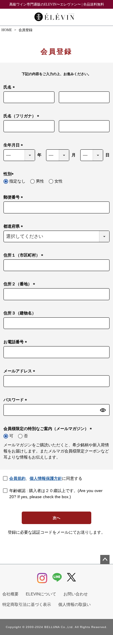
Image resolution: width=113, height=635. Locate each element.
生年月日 (14, 145)
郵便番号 (14, 197)
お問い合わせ (75, 594)
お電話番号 (16, 342)
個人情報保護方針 (46, 478)
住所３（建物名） (19, 313)
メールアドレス (20, 371)
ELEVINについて (41, 594)
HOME (6, 30)
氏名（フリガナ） (22, 116)
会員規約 (17, 478)
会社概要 (10, 594)
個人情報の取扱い (74, 604)
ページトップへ (105, 559)
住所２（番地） (20, 284)
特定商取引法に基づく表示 (26, 604)
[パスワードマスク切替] (104, 409)
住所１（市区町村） (24, 255)
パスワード (16, 400)
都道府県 (14, 226)
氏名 (10, 87)
